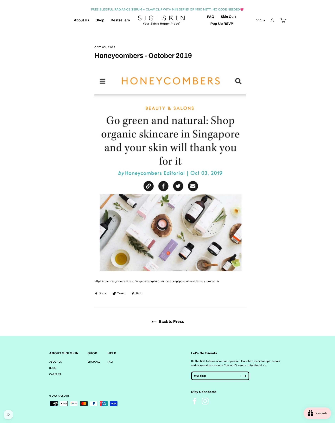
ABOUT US (55, 361)
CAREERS (55, 374)
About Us (81, 20)
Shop (100, 20)
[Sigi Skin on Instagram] (205, 401)
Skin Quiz (228, 17)
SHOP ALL (94, 361)
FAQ (210, 17)
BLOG (52, 367)
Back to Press (171, 321)
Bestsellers (120, 20)
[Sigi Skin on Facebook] (194, 401)
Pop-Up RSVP (221, 24)
